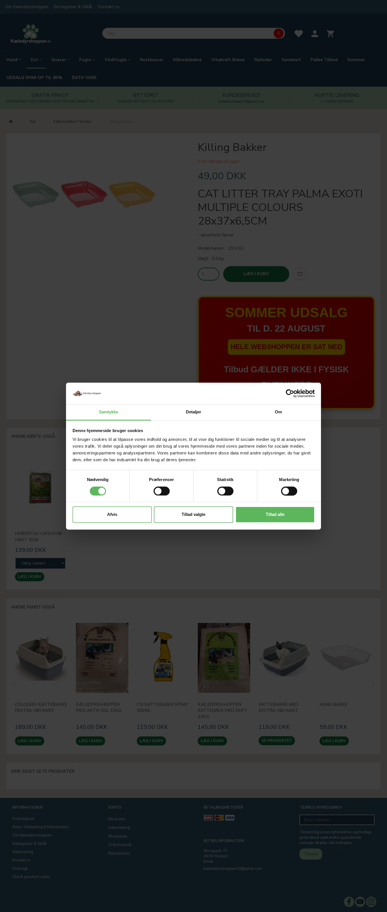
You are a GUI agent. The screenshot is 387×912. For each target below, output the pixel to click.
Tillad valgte (193, 514)
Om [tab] (278, 412)
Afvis (112, 514)
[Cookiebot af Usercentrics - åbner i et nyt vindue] (290, 393)
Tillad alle (275, 514)
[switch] (162, 490)
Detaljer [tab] (193, 412)
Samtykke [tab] (108, 412)
